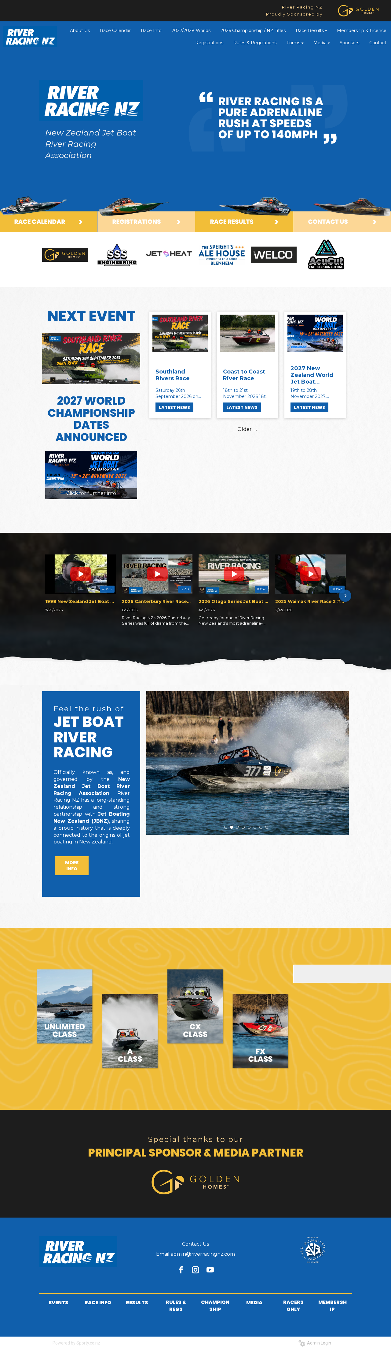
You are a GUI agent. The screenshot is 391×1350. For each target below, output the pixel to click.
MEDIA (254, 1302)
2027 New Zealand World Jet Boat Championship (312, 375)
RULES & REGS (176, 1306)
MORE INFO (72, 866)
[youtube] (210, 1269)
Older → (247, 429)
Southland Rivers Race (172, 375)
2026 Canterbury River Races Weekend (157, 601)
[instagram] (195, 1269)
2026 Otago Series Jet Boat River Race (234, 601)
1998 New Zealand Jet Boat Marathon (80, 601)
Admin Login (318, 1343)
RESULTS (137, 1302)
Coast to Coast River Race (244, 375)
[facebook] (181, 1269)
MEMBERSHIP (332, 1306)
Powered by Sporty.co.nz (76, 1343)
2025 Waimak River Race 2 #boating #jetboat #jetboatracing (310, 601)
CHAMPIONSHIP (215, 1306)
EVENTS (58, 1302)
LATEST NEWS (174, 407)
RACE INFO (98, 1302)
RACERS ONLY (293, 1306)
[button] (46, 595)
